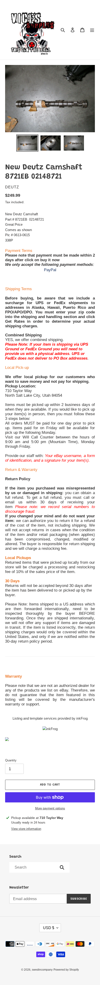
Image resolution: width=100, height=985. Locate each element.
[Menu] (92, 30)
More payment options (50, 808)
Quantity (11, 760)
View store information (26, 828)
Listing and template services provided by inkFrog (50, 718)
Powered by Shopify (66, 969)
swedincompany (42, 969)
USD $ (48, 928)
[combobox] (39, 867)
